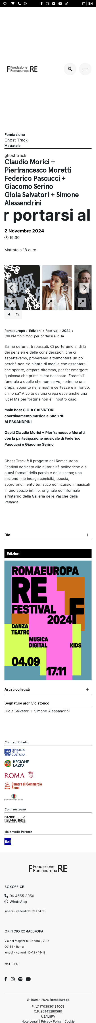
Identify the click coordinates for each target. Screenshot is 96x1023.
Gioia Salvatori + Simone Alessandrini (37, 711)
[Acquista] (14, 3)
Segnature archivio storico (26, 703)
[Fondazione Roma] (13, 797)
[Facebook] (5, 979)
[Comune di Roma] (18, 774)
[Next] (84, 288)
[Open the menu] (85, 69)
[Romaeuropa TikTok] (67, 3)
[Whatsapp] (17, 315)
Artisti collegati (17, 689)
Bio (7, 535)
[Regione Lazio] (16, 763)
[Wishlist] (6, 3)
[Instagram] (13, 979)
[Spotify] (20, 979)
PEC (15, 964)
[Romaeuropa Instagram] (48, 3)
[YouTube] (28, 979)
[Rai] (7, 841)
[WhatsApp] (26, 3)
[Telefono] (20, 3)
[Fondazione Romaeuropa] (22, 69)
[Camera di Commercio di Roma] (23, 786)
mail (7, 964)
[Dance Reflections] (14, 819)
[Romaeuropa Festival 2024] (48, 563)
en (90, 3)
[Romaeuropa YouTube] (61, 3)
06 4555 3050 (21, 896)
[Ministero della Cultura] (14, 752)
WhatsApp (17, 901)
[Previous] (12, 288)
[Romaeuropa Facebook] (43, 3)
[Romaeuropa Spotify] (54, 3)
